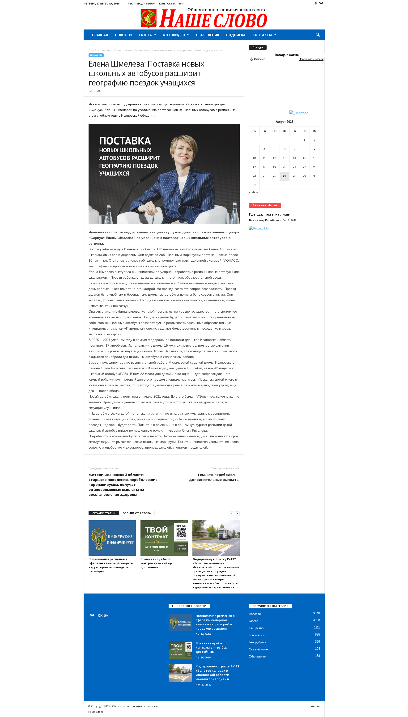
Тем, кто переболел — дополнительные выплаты (214, 477)
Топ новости (257, 635)
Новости (123, 35)
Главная (100, 35)
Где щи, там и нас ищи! (270, 214)
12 (274, 158)
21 (294, 167)
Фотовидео (174, 35)
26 (274, 176)
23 (314, 167)
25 (264, 176)
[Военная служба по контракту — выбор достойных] (164, 538)
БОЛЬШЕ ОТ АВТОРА (137, 513)
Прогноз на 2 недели (311, 59)
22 (304, 167)
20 (284, 167)
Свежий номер (259, 649)
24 (254, 176)
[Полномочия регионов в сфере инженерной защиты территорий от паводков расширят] (112, 538)
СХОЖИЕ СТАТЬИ (103, 513)
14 (294, 158)
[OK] (315, 3)
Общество (256, 628)
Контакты (167, 3)
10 (254, 158)
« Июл (253, 192)
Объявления (207, 35)
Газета (145, 35)
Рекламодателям (141, 3)
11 (264, 158)
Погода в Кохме (287, 55)
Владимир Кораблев (264, 220)
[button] (317, 35)
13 (284, 158)
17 (254, 167)
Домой (92, 50)
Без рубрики (257, 642)
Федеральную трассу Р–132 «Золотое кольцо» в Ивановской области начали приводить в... (217, 672)
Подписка (236, 35)
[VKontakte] (321, 3)
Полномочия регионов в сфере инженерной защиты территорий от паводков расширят (111, 565)
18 (264, 167)
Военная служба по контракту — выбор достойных (156, 563)
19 (274, 167)
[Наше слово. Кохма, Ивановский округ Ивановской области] (204, 18)
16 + (181, 3)
